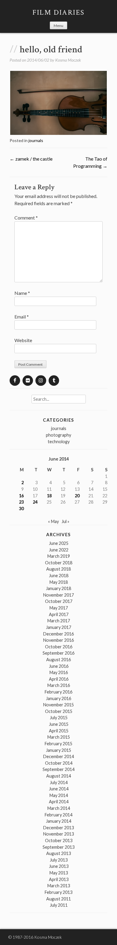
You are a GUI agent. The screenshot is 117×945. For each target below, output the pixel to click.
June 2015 (58, 724)
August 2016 (58, 659)
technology (59, 441)
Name (22, 293)
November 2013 (58, 833)
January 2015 (58, 750)
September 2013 (58, 847)
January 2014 (58, 821)
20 (77, 495)
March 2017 (58, 620)
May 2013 (59, 872)
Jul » (65, 521)
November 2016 (58, 640)
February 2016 (58, 691)
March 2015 (58, 737)
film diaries (58, 12)
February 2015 (58, 743)
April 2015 (58, 730)
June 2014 (58, 788)
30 (21, 508)
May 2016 (59, 672)
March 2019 (58, 556)
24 (35, 501)
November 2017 (58, 595)
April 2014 (58, 801)
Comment (26, 217)
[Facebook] (15, 380)
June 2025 (58, 543)
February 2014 (58, 814)
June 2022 (58, 549)
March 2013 (58, 885)
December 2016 (58, 633)
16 (21, 495)
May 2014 (59, 795)
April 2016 (58, 679)
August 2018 (58, 568)
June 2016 (58, 666)
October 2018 (58, 562)
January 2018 (58, 588)
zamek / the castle (31, 158)
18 (49, 495)
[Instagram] (40, 380)
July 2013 (59, 859)
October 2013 (58, 840)
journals (35, 140)
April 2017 (58, 614)
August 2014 (58, 775)
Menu (58, 25)
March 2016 (58, 685)
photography (58, 435)
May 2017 (59, 607)
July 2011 (59, 905)
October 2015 (58, 711)
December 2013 (58, 827)
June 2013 (58, 866)
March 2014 (58, 808)
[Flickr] (27, 380)
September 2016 (58, 653)
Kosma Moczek (68, 60)
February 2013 (58, 892)
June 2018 (58, 575)
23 (21, 501)
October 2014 (58, 763)
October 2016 (58, 646)
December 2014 (58, 756)
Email (21, 316)
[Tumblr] (54, 380)
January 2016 (58, 698)
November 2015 (58, 704)
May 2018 (59, 582)
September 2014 (58, 769)
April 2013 (58, 879)
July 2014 (59, 782)
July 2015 (59, 717)
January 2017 (58, 627)
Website (23, 340)
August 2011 (58, 898)
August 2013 (58, 853)
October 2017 (58, 601)
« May (53, 521)
